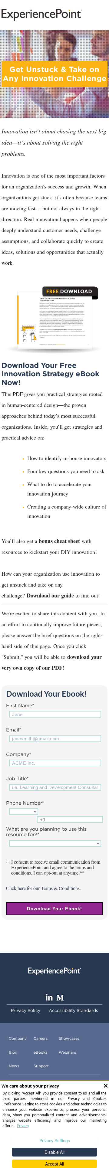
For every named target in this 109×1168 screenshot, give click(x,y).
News (14, 1066)
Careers (41, 1038)
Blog (13, 1052)
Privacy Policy (25, 1010)
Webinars (67, 1052)
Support (41, 1066)
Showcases (69, 1038)
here (22, 888)
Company (18, 1038)
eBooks (40, 1052)
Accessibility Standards (73, 1010)
